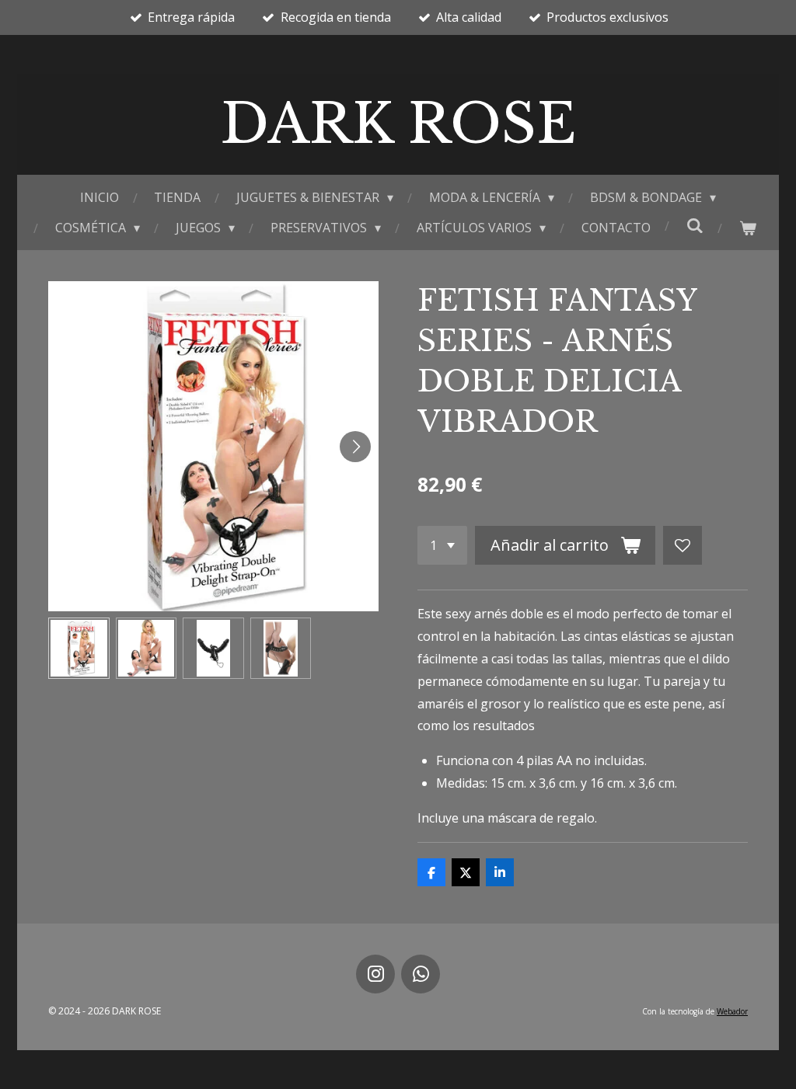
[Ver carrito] (747, 228)
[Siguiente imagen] (355, 446)
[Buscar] (694, 225)
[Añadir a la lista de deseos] (682, 545)
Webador (732, 1011)
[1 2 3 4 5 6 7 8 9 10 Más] (442, 545)
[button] (79, 648)
